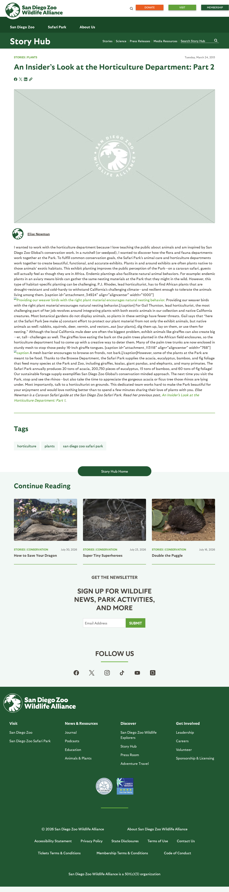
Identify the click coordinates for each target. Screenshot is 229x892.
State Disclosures (125, 841)
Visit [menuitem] (182, 7)
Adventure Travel (135, 763)
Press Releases (140, 41)
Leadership (185, 732)
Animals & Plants (78, 758)
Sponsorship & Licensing (195, 758)
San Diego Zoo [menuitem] (22, 27)
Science (121, 41)
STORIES (19, 57)
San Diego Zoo (20, 732)
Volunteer (184, 749)
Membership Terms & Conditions (122, 853)
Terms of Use (158, 841)
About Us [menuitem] (87, 27)
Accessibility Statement (53, 841)
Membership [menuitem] (215, 7)
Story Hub (30, 41)
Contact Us (186, 841)
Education (73, 749)
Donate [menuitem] (150, 7)
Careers (182, 741)
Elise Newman (38, 234)
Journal (71, 732)
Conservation (37, 549)
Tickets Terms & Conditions (59, 853)
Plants (32, 57)
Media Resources (165, 41)
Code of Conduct (177, 853)
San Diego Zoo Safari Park (83, 446)
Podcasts (72, 741)
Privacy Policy (92, 841)
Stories (107, 41)
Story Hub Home (114, 471)
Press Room (130, 755)
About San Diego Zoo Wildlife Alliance (157, 829)
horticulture (26, 446)
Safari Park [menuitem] (57, 27)
